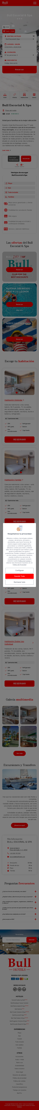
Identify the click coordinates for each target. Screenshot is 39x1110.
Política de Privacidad (19, 564)
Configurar (19, 570)
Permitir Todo (19, 576)
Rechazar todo (19, 582)
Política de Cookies (24, 561)
